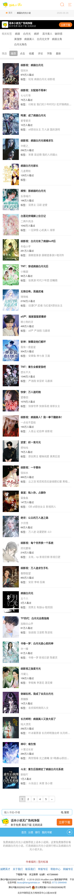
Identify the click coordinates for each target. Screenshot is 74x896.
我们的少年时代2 (46, 104)
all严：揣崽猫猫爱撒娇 (33, 316)
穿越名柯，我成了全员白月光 (37, 693)
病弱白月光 (40, 79)
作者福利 (31, 861)
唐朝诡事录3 (49, 255)
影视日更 (55, 557)
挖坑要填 (26, 548)
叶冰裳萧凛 (34, 733)
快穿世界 (33, 406)
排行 (37, 832)
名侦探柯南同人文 (38, 707)
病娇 (36, 33)
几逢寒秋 (26, 171)
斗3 (49, 531)
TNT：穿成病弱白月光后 (34, 266)
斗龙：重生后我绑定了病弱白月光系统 (42, 769)
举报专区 (43, 869)
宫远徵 (38, 154)
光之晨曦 (44, 758)
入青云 (32, 431)
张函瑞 (32, 632)
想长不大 (26, 372)
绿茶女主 (55, 406)
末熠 (41, 783)
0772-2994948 (59, 882)
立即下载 (65, 24)
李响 (36, 582)
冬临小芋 (26, 246)
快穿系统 (44, 406)
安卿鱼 (32, 355)
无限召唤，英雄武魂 (32, 291)
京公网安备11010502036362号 (50, 887)
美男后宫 (55, 456)
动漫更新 (42, 531)
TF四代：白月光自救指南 (35, 618)
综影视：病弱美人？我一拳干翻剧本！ (42, 417)
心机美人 (44, 230)
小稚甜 (24, 271)
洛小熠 (48, 783)
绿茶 (52, 230)
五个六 (24, 598)
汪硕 (39, 205)
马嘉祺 (46, 330)
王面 (47, 355)
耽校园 (49, 607)
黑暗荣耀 (68, 481)
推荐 (13, 53)
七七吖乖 (26, 95)
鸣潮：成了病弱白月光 (33, 115)
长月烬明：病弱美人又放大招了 (38, 719)
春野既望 (26, 573)
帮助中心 (55, 869)
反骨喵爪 (26, 196)
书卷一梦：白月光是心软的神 (37, 643)
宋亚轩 (40, 381)
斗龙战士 (33, 783)
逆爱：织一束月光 (31, 442)
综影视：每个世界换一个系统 (37, 542)
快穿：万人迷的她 (31, 392)
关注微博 (33, 874)
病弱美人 (29, 39)
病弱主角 (57, 39)
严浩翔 (38, 330)
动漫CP (32, 305)
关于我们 (18, 869)
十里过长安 (27, 749)
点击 (22, 53)
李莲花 (40, 682)
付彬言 (32, 104)
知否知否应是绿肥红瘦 (49, 481)
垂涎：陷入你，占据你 (33, 492)
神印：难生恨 (28, 744)
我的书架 (47, 832)
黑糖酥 (24, 699)
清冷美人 (47, 33)
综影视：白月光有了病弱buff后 (38, 241)
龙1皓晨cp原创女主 (61, 758)
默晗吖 (24, 774)
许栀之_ (25, 145)
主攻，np (33, 557)
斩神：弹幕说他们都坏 (33, 341)
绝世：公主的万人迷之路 (34, 517)
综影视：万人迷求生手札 (34, 568)
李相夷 (32, 682)
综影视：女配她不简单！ (34, 90)
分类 (30, 832)
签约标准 (43, 861)
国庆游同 (55, 129)
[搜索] (62, 4)
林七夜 (40, 355)
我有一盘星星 (28, 347)
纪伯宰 (40, 431)
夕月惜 (24, 523)
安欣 (30, 582)
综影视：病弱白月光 (32, 65)
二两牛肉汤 (27, 221)
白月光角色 (20, 44)
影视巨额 (45, 557)
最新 (58, 53)
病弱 (17, 33)
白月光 (27, 33)
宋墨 (30, 154)
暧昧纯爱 (44, 456)
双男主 (32, 205)
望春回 (24, 397)
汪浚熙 (40, 632)
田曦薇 (53, 280)
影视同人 (51, 506)
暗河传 (60, 255)
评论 (40, 53)
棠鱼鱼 (24, 498)
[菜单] (70, 4)
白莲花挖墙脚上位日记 (33, 216)
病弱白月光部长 (29, 165)
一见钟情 (33, 230)
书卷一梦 (33, 657)
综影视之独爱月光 (31, 668)
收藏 (31, 53)
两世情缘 (33, 758)
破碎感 (58, 33)
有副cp (40, 607)
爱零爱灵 (26, 120)
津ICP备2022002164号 (19, 887)
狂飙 (42, 582)
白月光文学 (43, 39)
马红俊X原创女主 (53, 305)
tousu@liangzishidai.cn (28, 882)
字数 (49, 53)
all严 (30, 330)
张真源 (32, 280)
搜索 (66, 812)
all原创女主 (34, 129)
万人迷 (45, 129)
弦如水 (24, 70)
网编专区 (68, 869)
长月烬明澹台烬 (50, 733)
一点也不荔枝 (28, 422)
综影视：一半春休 (31, 467)
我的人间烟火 (49, 154)
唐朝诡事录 (34, 255)
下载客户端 (21, 874)
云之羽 (32, 481)
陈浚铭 (48, 632)
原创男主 (33, 456)
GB (30, 506)
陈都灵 (53, 657)
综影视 (51, 79)
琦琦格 (24, 296)
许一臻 (24, 648)
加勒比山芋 (27, 623)
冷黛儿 (24, 674)
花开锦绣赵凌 (63, 104)
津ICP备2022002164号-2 (12, 879)
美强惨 (18, 39)
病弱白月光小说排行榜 (43, 845)
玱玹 (30, 79)
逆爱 (44, 205)
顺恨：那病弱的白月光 (33, 190)
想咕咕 (24, 447)
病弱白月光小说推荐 (19, 842)
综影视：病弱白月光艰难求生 (37, 140)
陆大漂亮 (26, 724)
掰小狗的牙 (27, 322)
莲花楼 (48, 682)
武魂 (40, 305)
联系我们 (30, 869)
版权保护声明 (60, 879)
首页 (10, 12)
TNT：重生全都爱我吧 (33, 366)
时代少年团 (43, 280)
